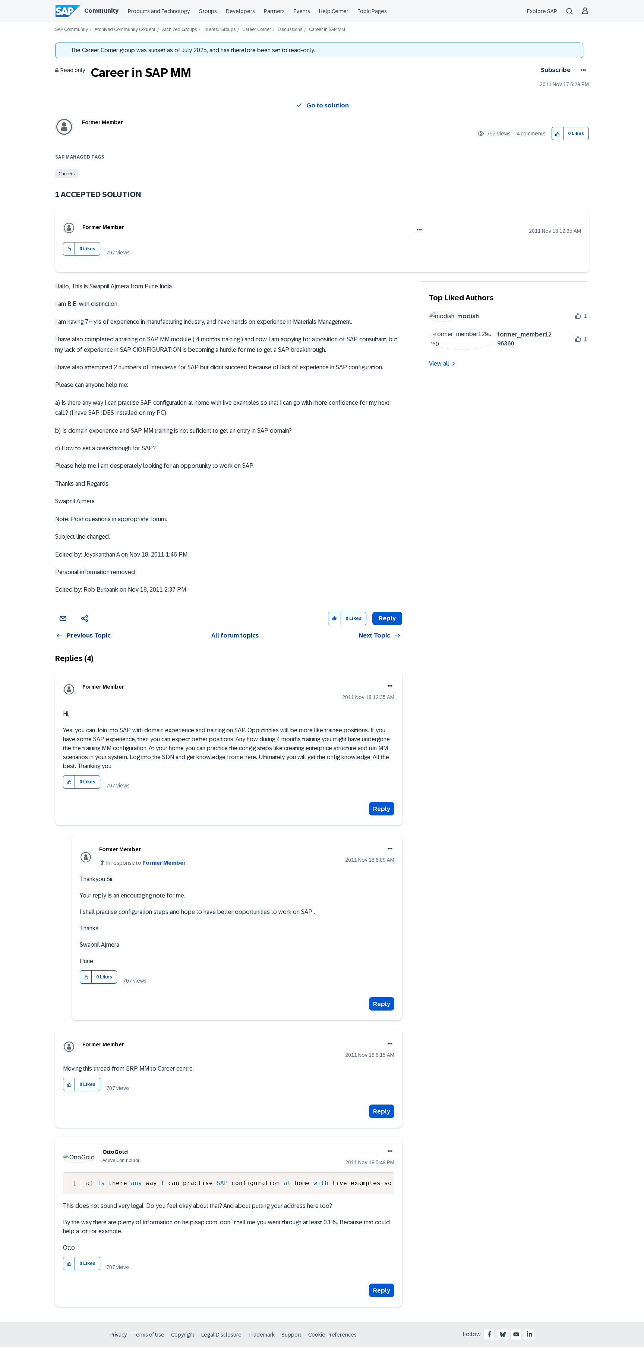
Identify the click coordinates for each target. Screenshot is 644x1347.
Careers (67, 173)
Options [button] (582, 70)
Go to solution (327, 105)
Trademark (261, 1335)
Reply (381, 809)
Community (101, 10)
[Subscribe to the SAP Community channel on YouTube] (516, 1334)
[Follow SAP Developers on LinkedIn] (530, 1334)
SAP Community (71, 29)
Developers (240, 11)
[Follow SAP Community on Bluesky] (503, 1334)
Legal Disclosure (221, 1335)
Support (291, 1335)
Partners (274, 11)
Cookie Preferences (332, 1335)
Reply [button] (387, 618)
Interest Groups (219, 29)
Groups (208, 11)
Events (302, 11)
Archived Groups (179, 29)
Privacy (118, 1335)
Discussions (290, 29)
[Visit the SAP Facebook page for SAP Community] (489, 1334)
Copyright (183, 1335)
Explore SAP (542, 11)
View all (439, 363)
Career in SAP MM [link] (327, 29)
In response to (146, 863)
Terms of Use (148, 1335)
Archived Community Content (125, 29)
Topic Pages (372, 11)
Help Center (333, 11)
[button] (558, 133)
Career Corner (256, 29)
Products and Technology (159, 11)
